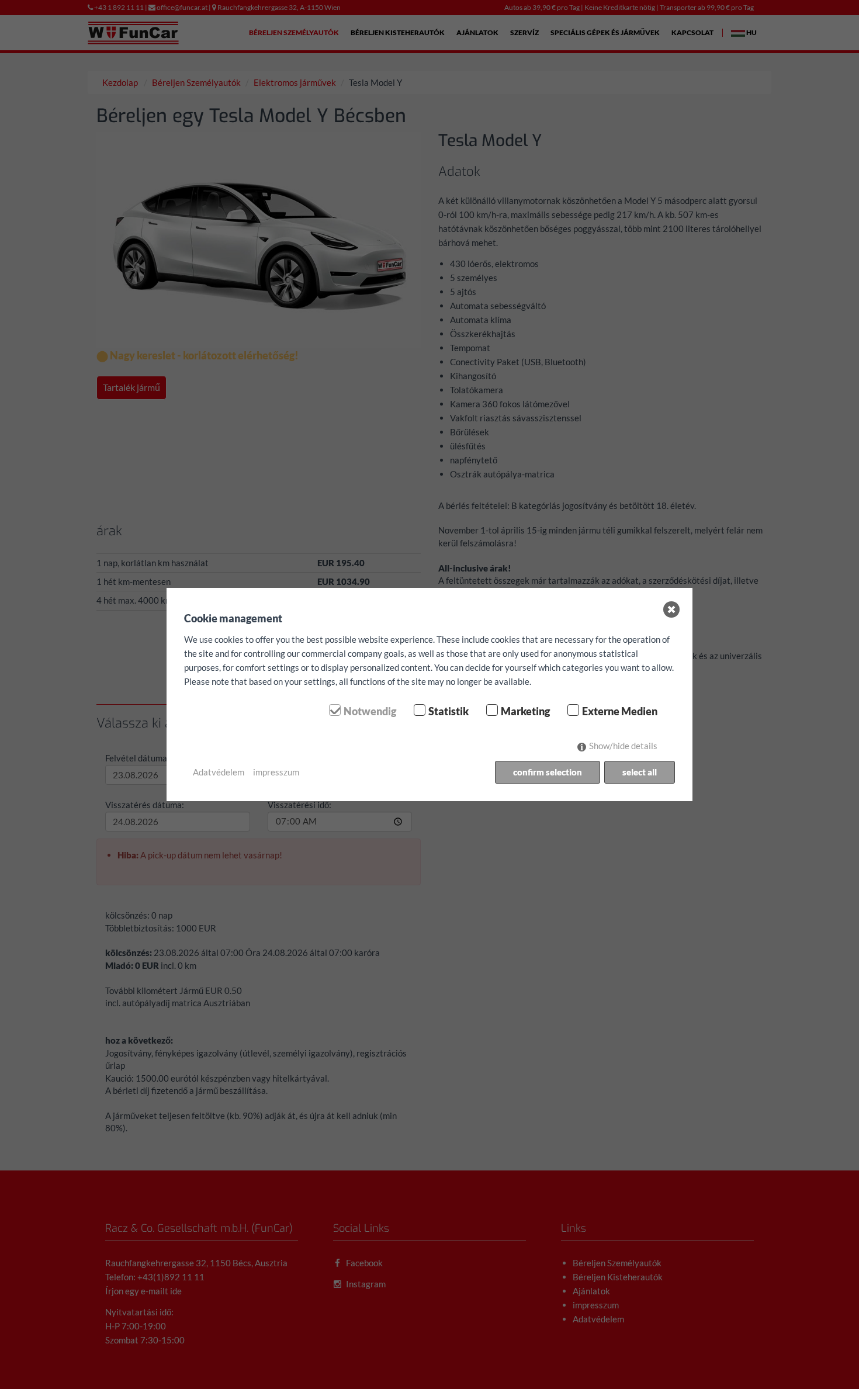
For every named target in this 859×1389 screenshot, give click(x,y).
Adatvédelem (218, 772)
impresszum (276, 772)
